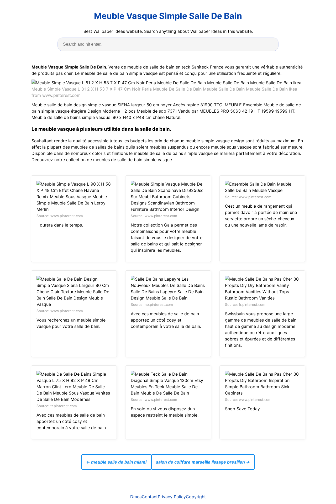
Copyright (196, 496)
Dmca (136, 496)
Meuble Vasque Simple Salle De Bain (168, 16)
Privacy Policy (172, 496)
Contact (150, 496)
